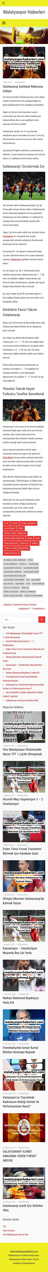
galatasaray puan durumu (14, 580)
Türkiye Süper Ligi (11, 553)
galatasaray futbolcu (12, 568)
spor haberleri (10, 543)
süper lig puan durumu (33, 596)
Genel (20, 528)
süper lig (24, 543)
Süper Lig (25, 588)
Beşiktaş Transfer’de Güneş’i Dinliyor (20, 604)
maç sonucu (8, 584)
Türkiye (35, 543)
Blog (6, 523)
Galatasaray (16, 259)
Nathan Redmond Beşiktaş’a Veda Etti (22, 672)
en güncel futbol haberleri (14, 560)
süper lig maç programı (13, 596)
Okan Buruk (8, 457)
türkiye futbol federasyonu (16, 548)
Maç (27, 580)
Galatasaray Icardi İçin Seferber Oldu (22, 700)
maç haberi (35, 580)
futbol (30, 560)
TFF (4, 1226)
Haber (29, 538)
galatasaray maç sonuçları (15, 576)
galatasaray (9, 528)
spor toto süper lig (12, 588)
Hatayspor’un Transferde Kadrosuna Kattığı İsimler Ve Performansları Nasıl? (21, 1102)
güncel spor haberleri (14, 538)
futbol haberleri (28, 523)
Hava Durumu (9, 1230)
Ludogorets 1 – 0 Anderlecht (31, 608)
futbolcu (23, 564)
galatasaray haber (30, 568)
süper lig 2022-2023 (11, 592)
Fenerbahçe (8, 236)
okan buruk (19, 584)
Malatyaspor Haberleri (24, 12)
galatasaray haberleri (13, 572)
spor (38, 538)
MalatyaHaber (20, 82)
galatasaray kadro (31, 572)
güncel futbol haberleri (15, 533)
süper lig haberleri (27, 592)
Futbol (15, 523)
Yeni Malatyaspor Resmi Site (15, 1234)
